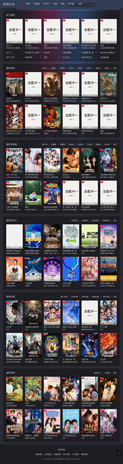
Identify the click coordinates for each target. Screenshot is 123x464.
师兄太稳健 (86, 207)
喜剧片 (53, 68)
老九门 (8, 45)
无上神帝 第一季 (69, 359)
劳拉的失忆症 (87, 57)
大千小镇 (103, 327)
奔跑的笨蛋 (67, 131)
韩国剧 (62, 144)
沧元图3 (28, 45)
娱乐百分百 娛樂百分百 (108, 53)
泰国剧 (98, 144)
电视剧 (37, 4)
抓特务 (8, 98)
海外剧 (107, 144)
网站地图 (61, 450)
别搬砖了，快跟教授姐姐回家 (33, 435)
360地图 (75, 454)
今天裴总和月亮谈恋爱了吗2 (52, 435)
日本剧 (89, 144)
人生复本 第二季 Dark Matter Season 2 (108, 207)
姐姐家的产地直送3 (13, 251)
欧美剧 (71, 144)
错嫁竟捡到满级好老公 (14, 435)
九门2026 (66, 57)
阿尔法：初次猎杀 (50, 98)
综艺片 (46, 4)
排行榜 (71, 4)
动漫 (55, 4)
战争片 (89, 68)
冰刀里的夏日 (30, 131)
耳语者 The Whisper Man (71, 98)
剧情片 (80, 68)
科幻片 (71, 68)
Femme (28, 98)
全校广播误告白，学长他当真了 (108, 435)
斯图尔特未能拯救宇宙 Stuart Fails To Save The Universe (52, 207)
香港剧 (53, 144)
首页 (20, 4)
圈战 (102, 131)
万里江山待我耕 (12, 207)
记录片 (107, 68)
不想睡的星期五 (50, 283)
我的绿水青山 (49, 175)
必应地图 (48, 454)
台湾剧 (80, 144)
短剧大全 (97, 373)
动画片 (98, 68)
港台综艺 (95, 220)
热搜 (80, 4)
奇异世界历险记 (87, 131)
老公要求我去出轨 (32, 175)
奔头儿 (27, 403)
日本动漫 (74, 297)
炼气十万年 (10, 57)
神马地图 (66, 454)
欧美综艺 (106, 220)
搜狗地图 (84, 454)
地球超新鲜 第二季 (70, 251)
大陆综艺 (74, 220)
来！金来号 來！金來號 (71, 207)
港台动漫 (85, 297)
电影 (28, 4)
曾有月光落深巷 (106, 403)
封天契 (8, 327)
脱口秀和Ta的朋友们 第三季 (90, 251)
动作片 (44, 68)
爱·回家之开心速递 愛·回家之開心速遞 (90, 45)
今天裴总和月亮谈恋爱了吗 (71, 435)
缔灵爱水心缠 (87, 327)
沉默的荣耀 (67, 45)
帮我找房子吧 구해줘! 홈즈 (108, 251)
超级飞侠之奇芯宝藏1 (52, 327)
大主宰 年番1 (49, 359)
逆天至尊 (28, 359)
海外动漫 (106, 297)
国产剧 (44, 144)
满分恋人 (66, 175)
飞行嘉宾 (28, 283)
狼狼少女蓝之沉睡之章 (71, 327)
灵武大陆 (85, 359)
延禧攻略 (28, 57)
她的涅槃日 (86, 175)
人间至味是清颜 (68, 403)
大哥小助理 (67, 283)
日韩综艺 (85, 220)
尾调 (26, 207)
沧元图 (102, 359)
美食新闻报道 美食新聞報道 (33, 251)
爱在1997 (104, 98)
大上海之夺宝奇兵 (50, 131)
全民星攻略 (104, 57)
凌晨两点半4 (86, 98)
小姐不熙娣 (10, 283)
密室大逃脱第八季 (107, 283)
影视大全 (9, 4)
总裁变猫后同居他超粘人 (90, 403)
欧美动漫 (95, 297)
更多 (115, 68)
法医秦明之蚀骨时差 (107, 175)
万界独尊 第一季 (88, 53)
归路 (45, 45)
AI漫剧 (107, 373)
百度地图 (38, 454)
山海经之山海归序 (32, 327)
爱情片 (62, 68)
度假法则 (9, 403)
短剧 (63, 4)
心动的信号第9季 (88, 283)
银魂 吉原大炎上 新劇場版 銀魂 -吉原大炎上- (14, 131)
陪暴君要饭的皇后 (88, 435)
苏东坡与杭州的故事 (13, 359)
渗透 (102, 45)
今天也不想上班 (50, 403)
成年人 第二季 (11, 175)
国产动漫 (64, 297)
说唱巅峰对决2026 (51, 251)
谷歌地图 (57, 454)
